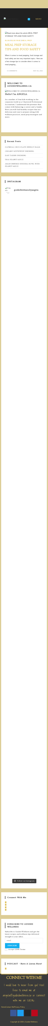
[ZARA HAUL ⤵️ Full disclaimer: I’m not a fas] (24, 358)
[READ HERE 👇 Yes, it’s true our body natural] (24, 300)
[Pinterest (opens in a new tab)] (23, 4)
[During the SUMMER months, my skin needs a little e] (24, 234)
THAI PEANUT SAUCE (14, 160)
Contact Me (10, 1007)
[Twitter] (20, 1013)
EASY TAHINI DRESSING (15, 155)
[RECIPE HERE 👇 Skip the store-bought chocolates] (24, 451)
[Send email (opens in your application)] (29, 4)
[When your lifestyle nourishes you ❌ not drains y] (24, 824)
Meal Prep (27, 40)
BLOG (7, 40)
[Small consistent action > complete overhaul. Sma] (24, 860)
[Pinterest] (5, 124)
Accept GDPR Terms (16, 949)
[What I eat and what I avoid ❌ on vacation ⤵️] (24, 741)
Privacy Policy (19, 1007)
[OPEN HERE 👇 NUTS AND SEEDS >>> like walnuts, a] (24, 629)
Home (3, 1007)
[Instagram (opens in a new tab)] (26, 4)
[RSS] (5, 968)
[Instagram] (5, 122)
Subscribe (12, 945)
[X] (5, 127)
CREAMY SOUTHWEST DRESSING (19, 151)
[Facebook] (5, 119)
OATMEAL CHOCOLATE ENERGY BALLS (22, 147)
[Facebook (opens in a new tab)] (20, 4)
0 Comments (12, 71)
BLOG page (16, 40)
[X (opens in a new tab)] (18, 4)
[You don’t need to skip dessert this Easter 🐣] (24, 547)
